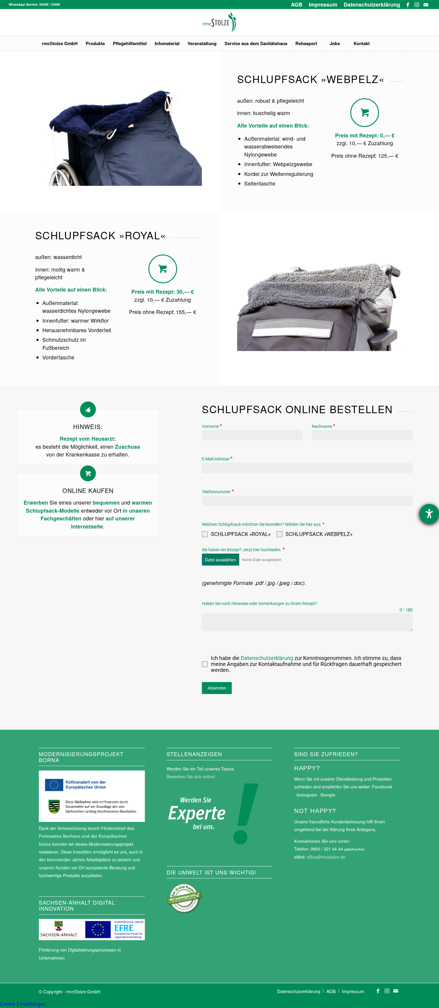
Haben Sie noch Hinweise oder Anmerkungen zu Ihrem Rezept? (259, 603)
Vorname (212, 426)
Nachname (323, 426)
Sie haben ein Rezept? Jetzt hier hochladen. (243, 549)
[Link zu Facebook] (407, 4)
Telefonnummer (218, 491)
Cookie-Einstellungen (23, 1003)
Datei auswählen (220, 560)
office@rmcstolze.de (326, 857)
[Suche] (387, 43)
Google (327, 795)
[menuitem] (297, 4)
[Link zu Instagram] (416, 4)
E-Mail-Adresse (217, 459)
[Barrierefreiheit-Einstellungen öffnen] (429, 514)
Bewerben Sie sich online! (191, 776)
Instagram (307, 795)
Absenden (217, 688)
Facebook (382, 787)
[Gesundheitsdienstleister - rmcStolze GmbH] (219, 22)
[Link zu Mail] (425, 4)
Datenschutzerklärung (267, 658)
